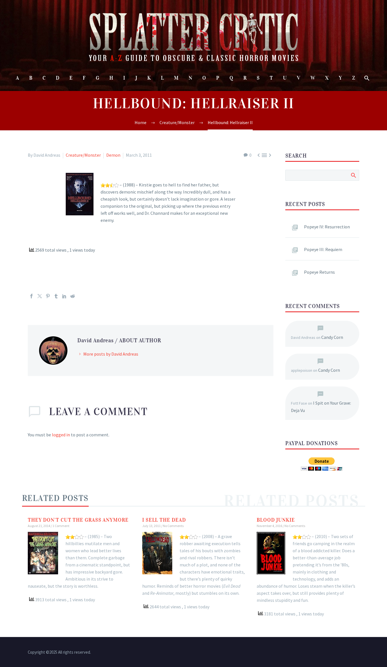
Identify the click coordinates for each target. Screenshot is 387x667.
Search (353, 175)
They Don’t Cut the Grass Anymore (78, 520)
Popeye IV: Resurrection (327, 227)
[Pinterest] (48, 296)
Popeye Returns (319, 272)
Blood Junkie (276, 520)
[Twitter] (39, 296)
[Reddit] (72, 296)
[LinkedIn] (64, 296)
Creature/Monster (83, 155)
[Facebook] (31, 296)
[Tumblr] (56, 296)
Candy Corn (332, 337)
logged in (61, 434)
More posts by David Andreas (110, 354)
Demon (113, 155)
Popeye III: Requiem (323, 249)
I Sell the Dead (164, 520)
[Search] (366, 78)
